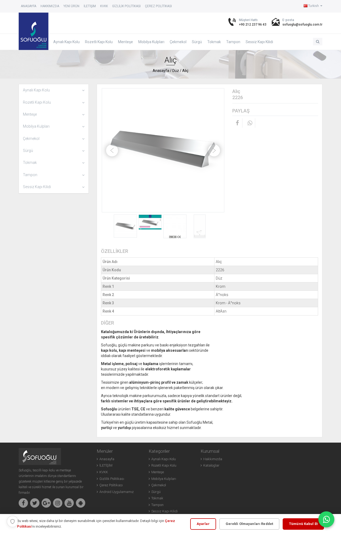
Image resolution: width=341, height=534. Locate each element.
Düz (175, 70)
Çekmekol (178, 42)
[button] (317, 41)
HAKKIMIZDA (49, 6)
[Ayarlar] (12, 521)
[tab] (53, 90)
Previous (112, 150)
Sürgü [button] (28, 150)
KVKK (104, 6)
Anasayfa (28, 6)
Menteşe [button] (30, 114)
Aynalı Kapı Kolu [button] (36, 90)
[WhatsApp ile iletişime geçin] (326, 519)
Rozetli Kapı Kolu (99, 42)
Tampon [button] (30, 175)
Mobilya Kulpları (151, 42)
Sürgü (197, 42)
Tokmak (214, 42)
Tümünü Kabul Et (303, 524)
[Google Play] (80, 503)
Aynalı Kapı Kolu (66, 42)
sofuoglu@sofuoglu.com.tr (302, 24)
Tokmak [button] (30, 162)
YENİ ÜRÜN (71, 6)
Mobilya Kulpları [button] (36, 126)
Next (214, 150)
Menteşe (125, 42)
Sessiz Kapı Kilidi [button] (37, 187)
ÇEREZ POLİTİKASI (158, 6)
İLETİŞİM (90, 6)
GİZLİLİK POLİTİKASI (126, 6)
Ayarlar (203, 524)
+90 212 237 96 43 (252, 24)
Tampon (233, 42)
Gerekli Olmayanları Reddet (249, 524)
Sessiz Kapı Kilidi (259, 42)
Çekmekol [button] (31, 138)
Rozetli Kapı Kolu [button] (37, 102)
